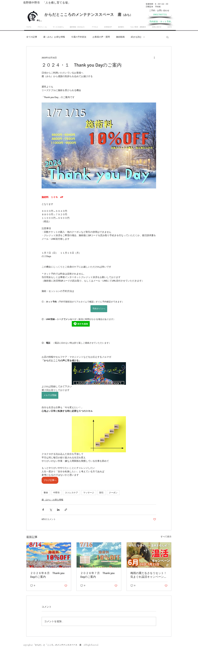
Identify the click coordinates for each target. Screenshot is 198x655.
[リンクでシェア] (65, 509)
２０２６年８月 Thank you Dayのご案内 (47, 575)
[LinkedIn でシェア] (58, 509)
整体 (46, 492)
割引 (101, 492)
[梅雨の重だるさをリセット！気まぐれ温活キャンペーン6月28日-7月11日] (149, 555)
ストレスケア (71, 492)
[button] (167, 37)
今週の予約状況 (78, 37)
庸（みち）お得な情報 (54, 37)
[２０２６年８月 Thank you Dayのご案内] (48, 555)
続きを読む (136, 37)
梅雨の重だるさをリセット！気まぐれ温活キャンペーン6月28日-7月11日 (148, 575)
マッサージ (88, 492)
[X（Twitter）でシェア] (50, 509)
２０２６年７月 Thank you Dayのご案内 (97, 575)
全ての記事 (31, 37)
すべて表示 (166, 536)
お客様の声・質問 (101, 37)
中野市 (56, 492)
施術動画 (120, 37)
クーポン (113, 492)
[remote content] (99, 324)
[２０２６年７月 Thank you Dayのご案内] (99, 555)
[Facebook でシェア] (43, 509)
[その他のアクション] (154, 57)
